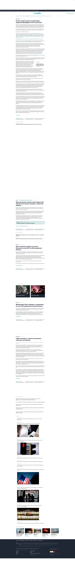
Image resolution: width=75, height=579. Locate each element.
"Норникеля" (28, 34)
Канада (19, 367)
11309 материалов (27, 525)
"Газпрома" (19, 36)
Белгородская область (19, 265)
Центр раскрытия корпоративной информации (35, 542)
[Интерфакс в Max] (35, 544)
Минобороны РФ (18, 305)
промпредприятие (26, 170)
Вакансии (30, 529)
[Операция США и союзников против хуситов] (46, 522)
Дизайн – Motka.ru (52, 544)
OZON (34, 35)
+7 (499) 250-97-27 (43, 535)
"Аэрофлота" (18, 35)
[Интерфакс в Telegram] (31, 544)
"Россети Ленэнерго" (41, 55)
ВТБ (32, 33)
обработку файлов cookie (49, 534)
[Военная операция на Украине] (29, 522)
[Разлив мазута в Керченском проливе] (55, 522)
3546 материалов (18, 525)
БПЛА (31, 170)
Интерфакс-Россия (17, 10)
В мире (17, 200)
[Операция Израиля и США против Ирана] (20, 522)
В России (17, 130)
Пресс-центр (27, 529)
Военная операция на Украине (25, 130)
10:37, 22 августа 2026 (35, 200)
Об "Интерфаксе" (8, 10)
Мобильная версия (3, 10)
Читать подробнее (40, 65)
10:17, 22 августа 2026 (22, 325)
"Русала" (42, 27)
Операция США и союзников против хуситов (45, 524)
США (16, 367)
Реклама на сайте (35, 529)
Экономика (18, 325)
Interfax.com (12, 10)
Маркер (17, 542)
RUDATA (31, 541)
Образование (33, 10)
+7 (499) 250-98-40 (37, 535)
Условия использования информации (54, 542)
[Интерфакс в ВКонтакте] (32, 544)
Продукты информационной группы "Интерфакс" (27, 537)
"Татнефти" (25, 36)
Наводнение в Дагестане (36, 523)
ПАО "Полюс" (34, 34)
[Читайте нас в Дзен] (30, 544)
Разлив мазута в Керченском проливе (54, 523)
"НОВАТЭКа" (31, 36)
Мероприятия (37, 10)
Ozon (23, 170)
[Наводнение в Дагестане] (37, 522)
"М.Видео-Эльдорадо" (21, 40)
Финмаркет (22, 10)
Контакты (17, 529)
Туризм (25, 10)
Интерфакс (37, 13)
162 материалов (36, 525)
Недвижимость (28, 10)
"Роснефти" (40, 34)
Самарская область (18, 170)
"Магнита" (19, 37)
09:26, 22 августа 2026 (22, 244)
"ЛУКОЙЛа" (42, 36)
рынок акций (18, 115)
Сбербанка (36, 33)
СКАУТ (17, 541)
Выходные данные (52, 543)
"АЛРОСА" (41, 35)
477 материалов (53, 525)
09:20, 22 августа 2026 (22, 291)
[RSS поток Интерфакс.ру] (34, 544)
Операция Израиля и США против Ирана (25, 200)
